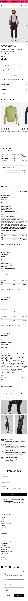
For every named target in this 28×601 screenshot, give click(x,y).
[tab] (23, 191)
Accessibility (3, 559)
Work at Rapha (4, 539)
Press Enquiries (4, 543)
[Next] (8, 140)
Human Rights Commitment (7, 555)
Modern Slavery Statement (6, 551)
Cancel (8, 595)
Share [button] (18, 244)
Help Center (3, 519)
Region (6, 579)
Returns (3, 525)
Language (7, 589)
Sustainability (4, 549)
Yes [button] (12, 244)
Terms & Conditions (5, 547)
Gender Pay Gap (4, 553)
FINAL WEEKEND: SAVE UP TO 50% (18, 1)
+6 (10, 128)
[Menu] (1, 5)
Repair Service (4, 527)
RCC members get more (11, 457)
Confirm (19, 595)
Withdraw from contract (6, 523)
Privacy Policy (8, 502)
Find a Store (3, 517)
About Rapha (4, 537)
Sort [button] (2, 186)
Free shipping (8, 439)
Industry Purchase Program (6, 541)
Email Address (5, 476)
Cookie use (20, 502)
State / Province (8, 584)
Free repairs (8, 444)
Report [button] (15, 244)
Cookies (3, 557)
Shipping (3, 521)
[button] (6, 394)
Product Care (4, 529)
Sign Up (14, 494)
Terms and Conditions (8, 501)
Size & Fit (5, 70)
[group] (14, 149)
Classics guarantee (10, 450)
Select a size (14, 75)
